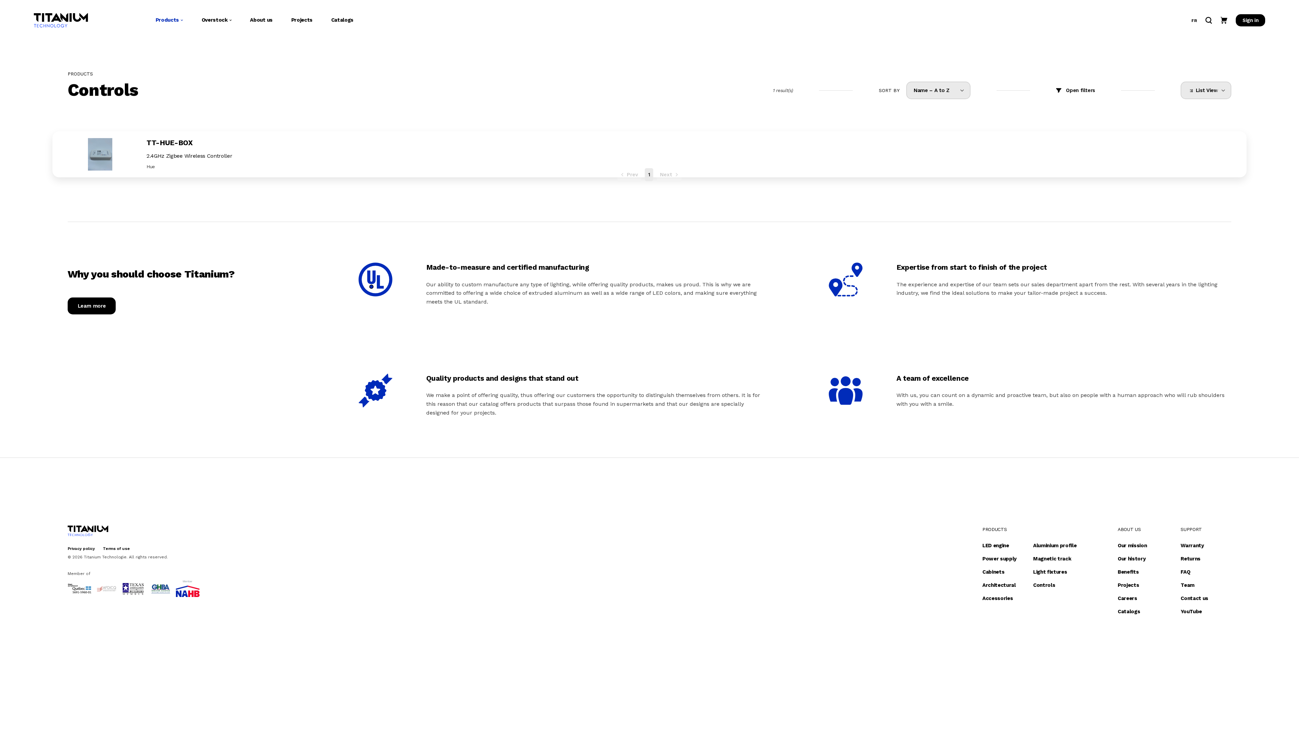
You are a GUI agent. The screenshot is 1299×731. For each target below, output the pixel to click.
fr (1194, 20)
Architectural (999, 585)
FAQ (1185, 572)
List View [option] (1205, 90)
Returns (1191, 559)
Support (1191, 529)
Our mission (1132, 545)
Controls (1044, 585)
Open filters (1080, 90)
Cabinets (993, 572)
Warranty (1192, 545)
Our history (1131, 559)
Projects (302, 20)
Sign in (1251, 20)
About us (261, 20)
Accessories (997, 598)
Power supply (999, 559)
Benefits (1128, 572)
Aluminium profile (1055, 545)
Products (167, 20)
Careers (1127, 598)
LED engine (995, 545)
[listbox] (938, 90)
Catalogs (342, 20)
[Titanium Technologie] (61, 20)
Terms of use (116, 548)
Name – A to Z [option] (932, 90)
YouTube (1191, 611)
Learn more (92, 306)
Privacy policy (81, 548)
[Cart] (1224, 20)
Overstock (215, 20)
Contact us (1194, 598)
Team (1187, 585)
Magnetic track (1052, 559)
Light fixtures (1050, 572)
